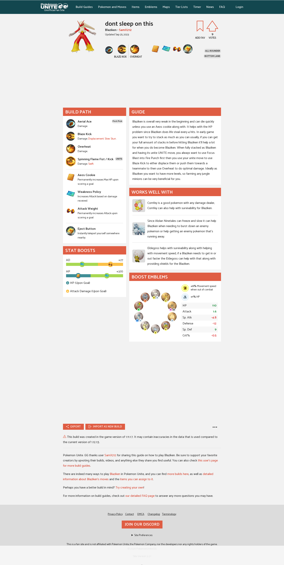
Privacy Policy (115, 514)
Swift (91, 164)
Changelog (154, 514)
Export (75, 427)
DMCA (140, 514)
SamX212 (125, 30)
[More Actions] (215, 427)
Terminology (169, 514)
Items (135, 7)
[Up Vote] (212, 26)
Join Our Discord (142, 524)
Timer (197, 7)
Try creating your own (130, 487)
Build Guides (84, 7)
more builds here (178, 474)
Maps (166, 7)
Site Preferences (143, 535)
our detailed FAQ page (140, 496)
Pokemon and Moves (112, 7)
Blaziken (115, 474)
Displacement (96, 139)
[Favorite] (200, 26)
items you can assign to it (136, 479)
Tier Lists (181, 7)
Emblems (151, 7)
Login (239, 7)
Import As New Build (107, 427)
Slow (107, 139)
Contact (129, 514)
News (210, 7)
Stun (113, 139)
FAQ (222, 7)
